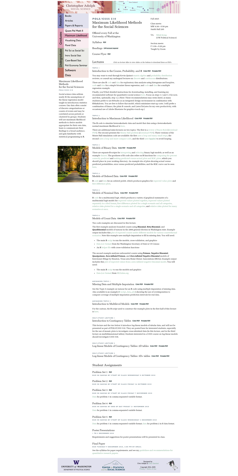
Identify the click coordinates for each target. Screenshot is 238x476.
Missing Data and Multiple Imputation (113, 284)
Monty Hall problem (129, 133)
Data (94, 397)
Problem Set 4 (100, 403)
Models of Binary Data (104, 148)
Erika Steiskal (154, 463)
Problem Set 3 (100, 390)
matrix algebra (140, 76)
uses (150, 139)
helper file (106, 248)
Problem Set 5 (100, 417)
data (118, 83)
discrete (137, 79)
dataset (104, 156)
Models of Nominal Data (106, 193)
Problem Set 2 (100, 381)
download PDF (146, 133)
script (110, 241)
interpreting (126, 153)
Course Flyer (99, 54)
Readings (98, 48)
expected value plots (162, 181)
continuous (150, 79)
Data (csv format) (104, 244)
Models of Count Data (104, 218)
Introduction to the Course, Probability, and (117, 71)
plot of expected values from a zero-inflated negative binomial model (135, 262)
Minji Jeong (161, 35)
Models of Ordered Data (105, 176)
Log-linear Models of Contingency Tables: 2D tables (120, 346)
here (143, 95)
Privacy (142, 469)
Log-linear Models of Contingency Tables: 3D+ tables (121, 356)
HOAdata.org (123, 273)
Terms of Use (151, 469)
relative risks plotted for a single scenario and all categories (118, 206)
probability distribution (161, 76)
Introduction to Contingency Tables (112, 321)
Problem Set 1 (100, 372)
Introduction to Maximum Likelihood (113, 118)
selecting (140, 153)
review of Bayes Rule (157, 130)
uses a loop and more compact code (115, 139)
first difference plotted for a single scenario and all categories (144, 204)
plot (133, 292)
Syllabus (97, 42)
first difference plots (101, 184)
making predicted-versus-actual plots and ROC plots (137, 159)
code (109, 83)
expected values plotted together (132, 201)
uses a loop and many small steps (152, 136)
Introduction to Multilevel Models (111, 304)
